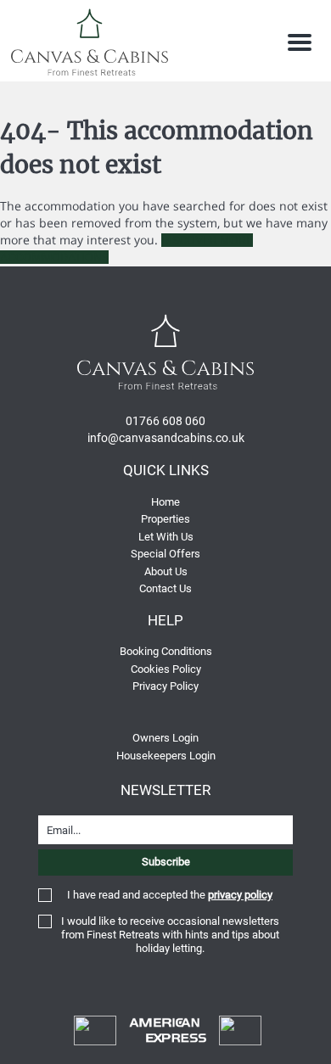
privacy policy (240, 894)
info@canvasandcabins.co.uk (165, 438)
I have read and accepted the (169, 894)
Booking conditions (166, 651)
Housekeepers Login (166, 755)
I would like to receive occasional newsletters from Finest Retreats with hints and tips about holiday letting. (170, 935)
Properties (165, 518)
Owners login (165, 737)
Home (165, 502)
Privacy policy (165, 686)
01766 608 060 (165, 421)
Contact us (165, 588)
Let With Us (166, 536)
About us (166, 571)
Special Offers (165, 553)
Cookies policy (166, 669)
